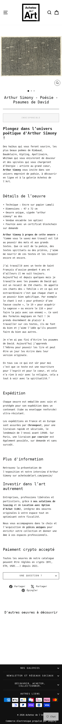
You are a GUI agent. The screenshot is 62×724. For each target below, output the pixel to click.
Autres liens (30, 694)
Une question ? (31, 575)
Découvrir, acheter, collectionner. (30, 684)
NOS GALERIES (30, 668)
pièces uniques (36, 527)
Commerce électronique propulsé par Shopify (31, 721)
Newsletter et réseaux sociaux (30, 675)
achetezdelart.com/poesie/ (35, 475)
